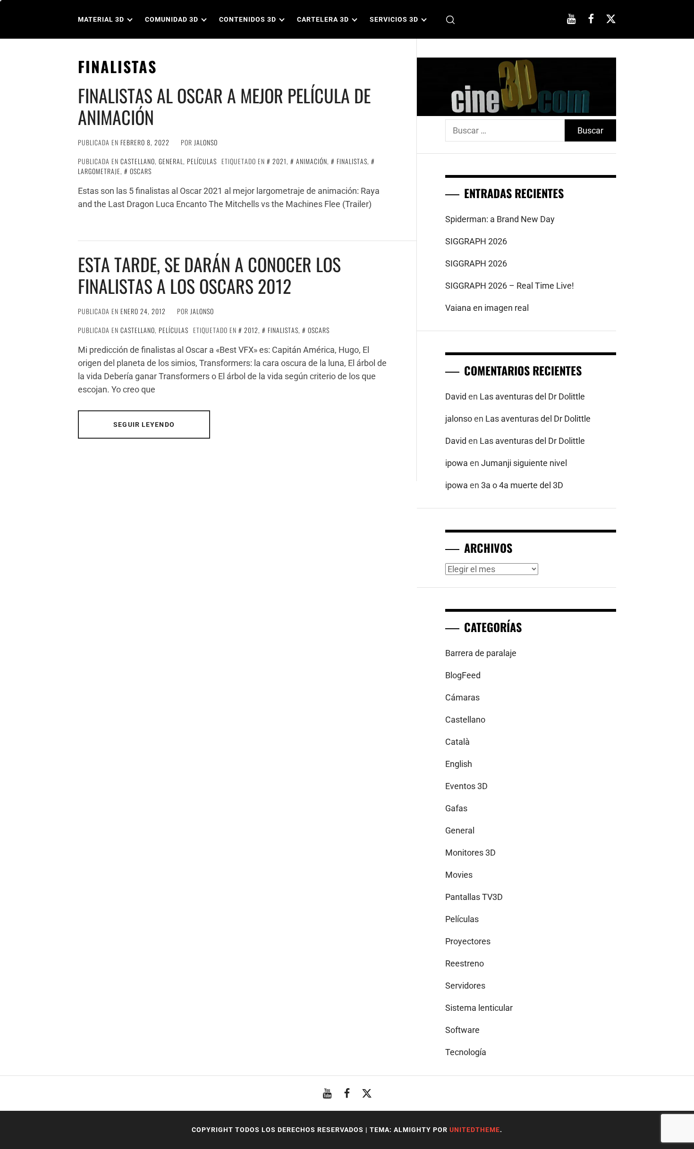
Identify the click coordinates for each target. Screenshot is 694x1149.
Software (462, 1030)
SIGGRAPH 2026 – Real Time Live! (509, 286)
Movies (459, 875)
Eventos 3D (466, 786)
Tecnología (465, 1052)
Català (457, 742)
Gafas (456, 808)
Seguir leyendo (144, 424)
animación (311, 161)
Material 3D (101, 19)
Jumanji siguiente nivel (524, 463)
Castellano (137, 161)
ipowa (456, 463)
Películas (202, 161)
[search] (450, 19)
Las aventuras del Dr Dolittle (532, 396)
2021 (279, 161)
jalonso (206, 142)
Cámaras (462, 697)
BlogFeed (463, 675)
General (171, 161)
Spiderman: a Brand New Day (500, 219)
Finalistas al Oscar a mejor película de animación (224, 106)
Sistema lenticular (479, 1008)
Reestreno (464, 963)
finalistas (352, 161)
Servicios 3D (394, 19)
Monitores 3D (470, 853)
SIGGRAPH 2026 (476, 241)
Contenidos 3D (247, 19)
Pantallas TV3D (474, 897)
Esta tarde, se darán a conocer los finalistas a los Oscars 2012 (209, 275)
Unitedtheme (474, 1129)
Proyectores (468, 941)
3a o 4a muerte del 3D (522, 485)
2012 (251, 330)
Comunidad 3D (171, 19)
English (458, 764)
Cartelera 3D (323, 19)
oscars (141, 171)
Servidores (465, 986)
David (455, 396)
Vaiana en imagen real (487, 308)
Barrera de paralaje (480, 653)
